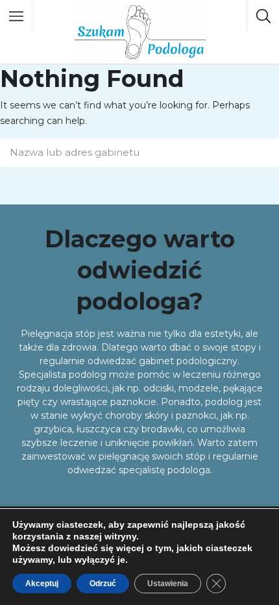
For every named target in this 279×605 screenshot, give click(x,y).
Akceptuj (41, 583)
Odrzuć (103, 583)
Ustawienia (167, 583)
